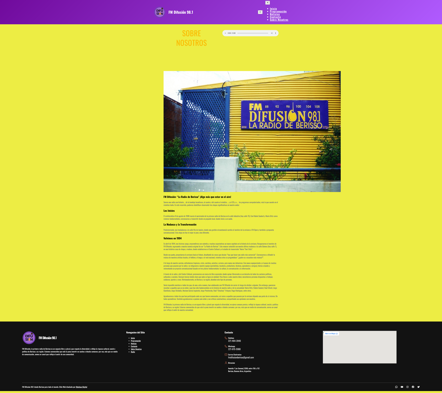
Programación (136, 340)
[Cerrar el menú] (267, 3)
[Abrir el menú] (260, 12)
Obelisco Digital (81, 387)
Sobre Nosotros (136, 349)
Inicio (133, 338)
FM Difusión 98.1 (181, 12)
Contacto (134, 346)
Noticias (134, 343)
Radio (133, 351)
